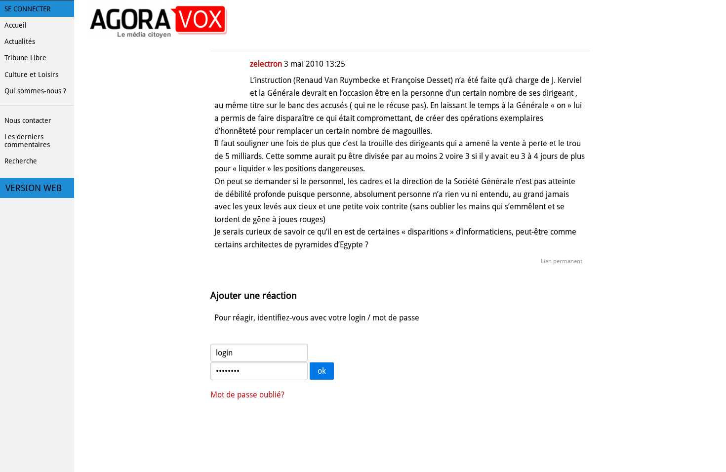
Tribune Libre (25, 58)
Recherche (20, 161)
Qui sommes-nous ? (35, 91)
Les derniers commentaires (27, 141)
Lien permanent (561, 261)
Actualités (19, 41)
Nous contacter (27, 120)
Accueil (15, 25)
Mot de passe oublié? (247, 394)
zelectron (266, 64)
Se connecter (27, 9)
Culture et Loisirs (31, 75)
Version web (33, 188)
